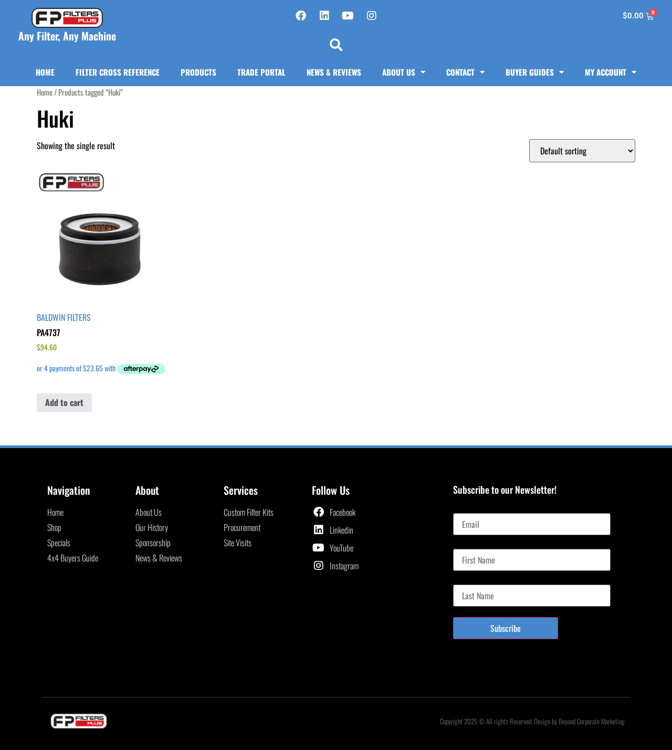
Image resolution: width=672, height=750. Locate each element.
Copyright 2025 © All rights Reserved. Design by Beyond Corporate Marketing (532, 721)
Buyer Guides (530, 72)
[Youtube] (348, 15)
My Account (605, 72)
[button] (336, 45)
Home (45, 72)
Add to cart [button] (64, 402)
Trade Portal (261, 72)
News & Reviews (334, 72)
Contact (460, 72)
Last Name (469, 580)
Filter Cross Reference (118, 72)
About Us (398, 72)
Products (198, 72)
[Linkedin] (324, 15)
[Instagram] (371, 15)
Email (461, 509)
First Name (469, 544)
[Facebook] (300, 15)
